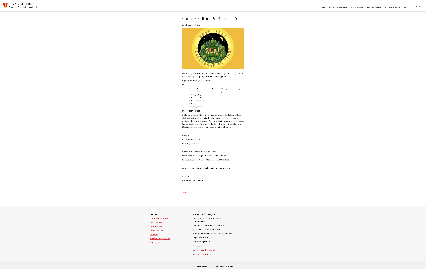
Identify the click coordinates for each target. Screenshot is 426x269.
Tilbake (184, 192)
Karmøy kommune (156, 230)
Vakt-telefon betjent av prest (160, 239)
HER (198, 139)
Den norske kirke (156, 222)
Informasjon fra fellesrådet (159, 218)
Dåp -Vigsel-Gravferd (338, 7)
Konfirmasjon (357, 7)
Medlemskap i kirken (157, 226)
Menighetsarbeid (392, 7)
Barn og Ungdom (374, 7)
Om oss (407, 7)
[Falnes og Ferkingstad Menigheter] (21, 5)
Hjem (323, 7)
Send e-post (200, 250)
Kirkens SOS (154, 235)
